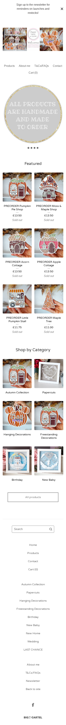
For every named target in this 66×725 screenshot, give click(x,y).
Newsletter (33, 681)
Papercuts (33, 592)
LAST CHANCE (33, 649)
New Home (33, 633)
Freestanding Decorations (33, 609)
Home (33, 545)
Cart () (33, 72)
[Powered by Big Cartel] (33, 717)
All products (33, 497)
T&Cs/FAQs (41, 65)
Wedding (33, 641)
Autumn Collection (33, 584)
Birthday (33, 617)
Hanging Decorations (33, 600)
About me (24, 65)
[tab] (28, 148)
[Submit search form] (51, 529)
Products (9, 65)
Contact (57, 65)
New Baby (33, 625)
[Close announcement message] (62, 9)
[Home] (33, 39)
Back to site (33, 689)
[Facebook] (33, 705)
